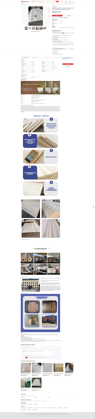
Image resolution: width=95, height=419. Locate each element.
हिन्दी (57, 414)
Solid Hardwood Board (24, 404)
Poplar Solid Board (66, 407)
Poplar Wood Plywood (59, 407)
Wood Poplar (54, 407)
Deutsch (46, 414)
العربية (51, 414)
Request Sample (66, 17)
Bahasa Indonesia (68, 414)
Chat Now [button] (69, 15)
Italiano (44, 414)
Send (26, 357)
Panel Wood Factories (43, 407)
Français (38, 414)
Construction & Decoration (25, 5)
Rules (73, 3)
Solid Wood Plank (30, 404)
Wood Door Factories (30, 407)
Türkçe (62, 414)
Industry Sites (52, 413)
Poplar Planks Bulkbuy (34, 409)
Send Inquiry (57, 15)
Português (35, 414)
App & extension (65, 3)
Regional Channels (56, 413)
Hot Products (29, 413)
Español (32, 414)
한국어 (53, 414)
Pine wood (49, 397)
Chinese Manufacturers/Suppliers (38, 413)
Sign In (53, 54)
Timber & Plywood (31, 5)
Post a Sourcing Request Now (41, 357)
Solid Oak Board (35, 404)
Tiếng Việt (64, 414)
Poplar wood (35, 397)
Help (60, 3)
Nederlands (49, 414)
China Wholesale (44, 413)
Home (21, 5)
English (30, 414)
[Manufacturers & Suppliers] (25, 1)
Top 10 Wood (28, 409)
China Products (33, 413)
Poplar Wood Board (23, 409)
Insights (66, 413)
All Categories (23, 3)
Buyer (57, 3)
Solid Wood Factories (36, 407)
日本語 (55, 414)
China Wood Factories (23, 407)
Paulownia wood (23, 397)
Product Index (60, 413)
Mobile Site (63, 413)
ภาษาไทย (60, 414)
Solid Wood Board (35, 5)
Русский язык (40, 414)
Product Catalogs (31, 395)
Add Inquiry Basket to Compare (36, 31)
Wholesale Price (48, 413)
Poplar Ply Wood (49, 407)
